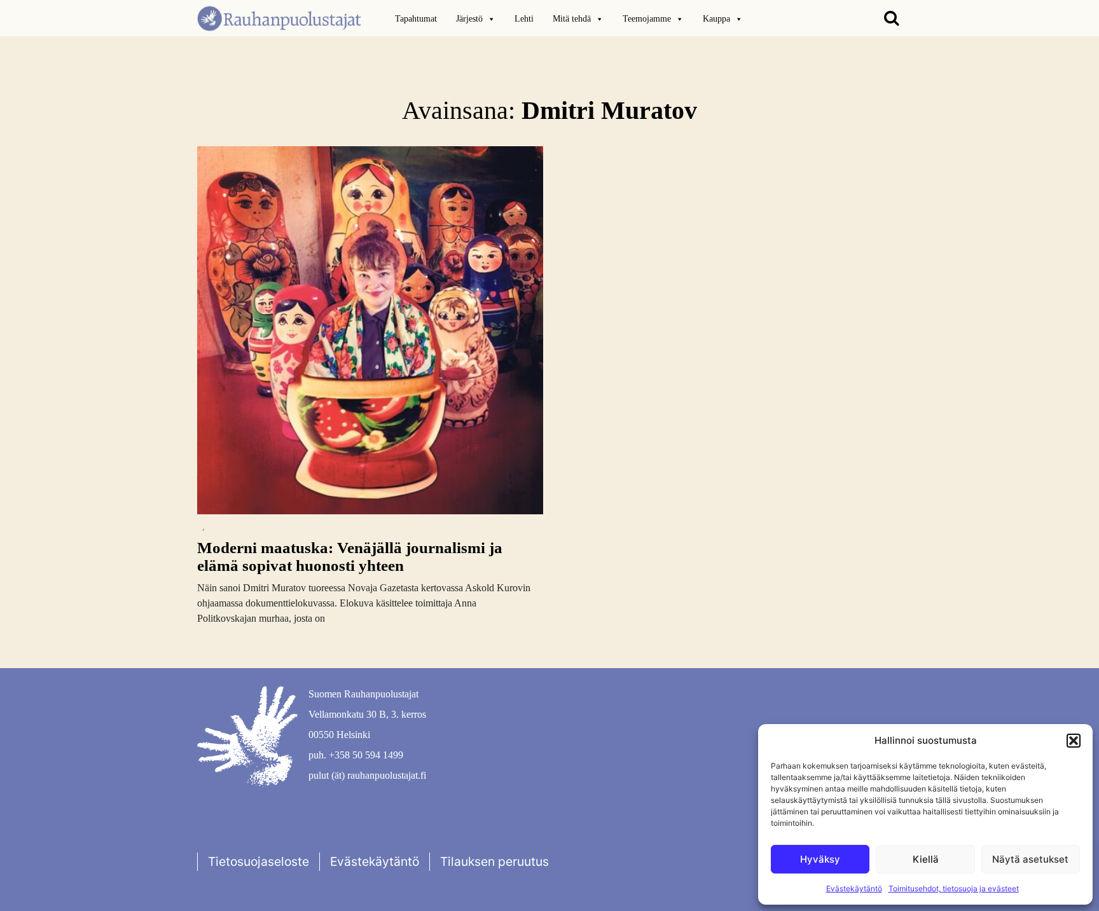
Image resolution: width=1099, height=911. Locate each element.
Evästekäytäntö (854, 888)
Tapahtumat (416, 19)
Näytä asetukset (1030, 859)
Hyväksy (820, 859)
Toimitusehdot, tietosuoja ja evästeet (953, 888)
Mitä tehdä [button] (572, 19)
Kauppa (716, 19)
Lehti (524, 19)
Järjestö (469, 19)
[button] (1073, 740)
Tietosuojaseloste (258, 861)
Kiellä (926, 859)
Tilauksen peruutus (494, 861)
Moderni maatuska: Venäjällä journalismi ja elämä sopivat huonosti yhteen (349, 556)
